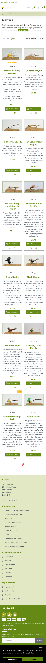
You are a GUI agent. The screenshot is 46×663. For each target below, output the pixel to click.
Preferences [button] (12, 659)
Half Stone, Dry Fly (12, 142)
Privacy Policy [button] (28, 653)
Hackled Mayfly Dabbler (12, 72)
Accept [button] (33, 659)
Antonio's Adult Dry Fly (34, 204)
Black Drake (12, 277)
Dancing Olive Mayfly (33, 346)
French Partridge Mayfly (12, 417)
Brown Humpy (12, 345)
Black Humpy (34, 277)
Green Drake (33, 416)
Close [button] (41, 647)
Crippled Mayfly (34, 71)
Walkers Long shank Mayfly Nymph (12, 206)
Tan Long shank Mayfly (33, 143)
